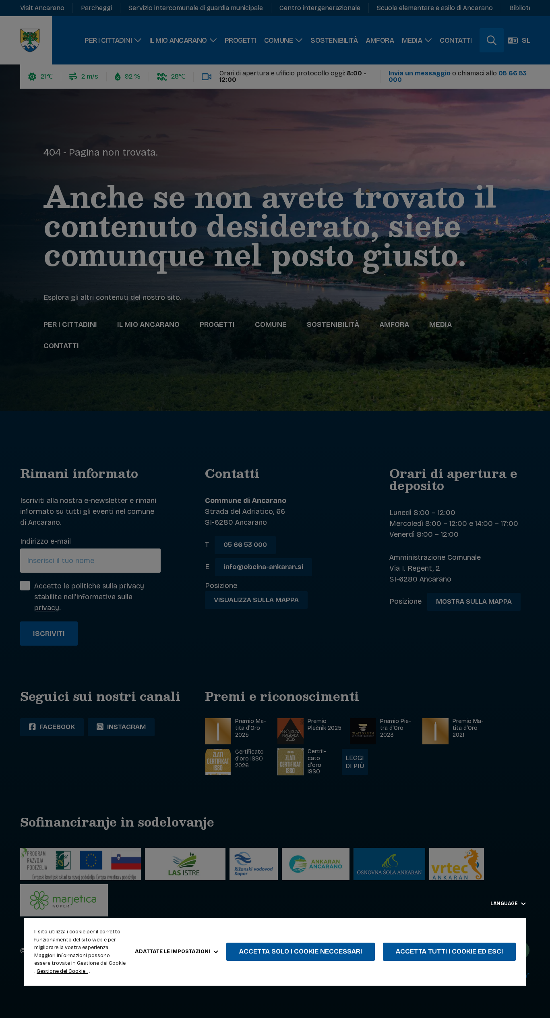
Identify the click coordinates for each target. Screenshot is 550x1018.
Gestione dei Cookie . (62, 971)
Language (504, 903)
